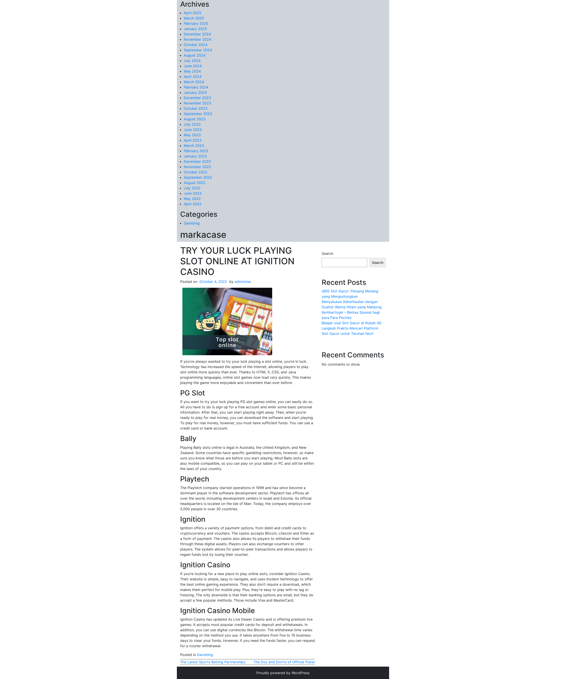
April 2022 (192, 204)
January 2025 (195, 29)
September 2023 (198, 113)
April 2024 (192, 76)
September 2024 (198, 50)
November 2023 (197, 103)
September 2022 (198, 177)
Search (327, 253)
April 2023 (192, 140)
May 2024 (192, 71)
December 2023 (197, 98)
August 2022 (194, 182)
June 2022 (193, 193)
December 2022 (197, 161)
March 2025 (194, 18)
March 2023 (194, 145)
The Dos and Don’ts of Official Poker (284, 662)
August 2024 (194, 55)
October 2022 (195, 172)
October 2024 (195, 44)
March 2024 (194, 82)
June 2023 (193, 129)
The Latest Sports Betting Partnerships (212, 662)
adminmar (243, 281)
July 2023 (192, 124)
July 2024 (192, 60)
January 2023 (195, 156)
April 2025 (192, 13)
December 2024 (197, 34)
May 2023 (192, 135)
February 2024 (196, 87)
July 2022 (192, 188)
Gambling (192, 223)
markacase (203, 234)
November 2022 (197, 167)
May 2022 (192, 198)
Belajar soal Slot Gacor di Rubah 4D (352, 323)
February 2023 (196, 151)
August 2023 (194, 119)
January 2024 (195, 92)
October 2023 (195, 108)
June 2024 (193, 66)
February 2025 (196, 23)
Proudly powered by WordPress (283, 673)
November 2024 (197, 39)
